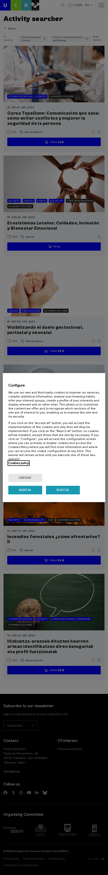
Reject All (63, 490)
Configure (25, 478)
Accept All (25, 490)
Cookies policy (18, 463)
